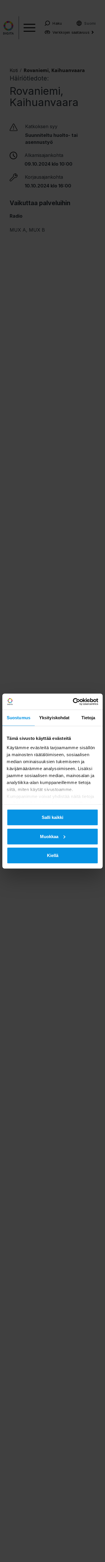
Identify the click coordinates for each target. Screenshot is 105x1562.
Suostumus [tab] (18, 717)
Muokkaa (49, 836)
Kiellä (52, 855)
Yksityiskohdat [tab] (54, 717)
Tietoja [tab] (88, 717)
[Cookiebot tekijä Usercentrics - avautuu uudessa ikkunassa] (74, 701)
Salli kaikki (52, 817)
